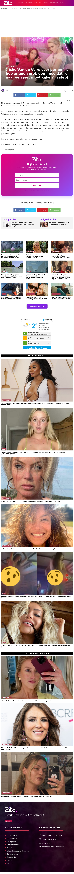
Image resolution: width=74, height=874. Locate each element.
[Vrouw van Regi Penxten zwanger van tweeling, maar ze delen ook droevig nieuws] (37, 289)
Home (3, 8)
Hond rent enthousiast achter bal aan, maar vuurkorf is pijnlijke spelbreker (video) (11, 256)
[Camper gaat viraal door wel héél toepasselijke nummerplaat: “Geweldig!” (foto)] (37, 267)
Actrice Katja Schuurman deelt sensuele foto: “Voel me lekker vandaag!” (28, 549)
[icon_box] (50, 835)
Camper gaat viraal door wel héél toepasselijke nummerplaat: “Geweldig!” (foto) (35, 276)
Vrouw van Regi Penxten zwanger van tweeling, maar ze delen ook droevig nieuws (36, 299)
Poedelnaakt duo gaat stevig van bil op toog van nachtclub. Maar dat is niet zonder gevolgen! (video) (36, 597)
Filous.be (10, 863)
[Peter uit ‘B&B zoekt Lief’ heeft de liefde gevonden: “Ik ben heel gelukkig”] (62, 289)
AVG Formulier (12, 838)
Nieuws (8, 8)
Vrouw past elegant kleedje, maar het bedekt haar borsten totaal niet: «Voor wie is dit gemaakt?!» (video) (33, 453)
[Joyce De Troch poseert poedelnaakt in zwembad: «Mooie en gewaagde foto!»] (37, 478)
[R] (3, 90)
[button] (71, 3)
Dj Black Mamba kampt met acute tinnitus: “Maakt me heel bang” (22, 224)
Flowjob (24, 202)
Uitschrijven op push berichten (18, 851)
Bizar (29, 271)
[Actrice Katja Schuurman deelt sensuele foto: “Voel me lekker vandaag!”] (37, 525)
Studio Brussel (48, 202)
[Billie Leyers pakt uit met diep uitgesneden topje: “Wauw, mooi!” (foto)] (37, 773)
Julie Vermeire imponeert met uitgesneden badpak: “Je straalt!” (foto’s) (36, 256)
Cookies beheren (13, 845)
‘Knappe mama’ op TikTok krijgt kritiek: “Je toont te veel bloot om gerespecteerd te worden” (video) (36, 646)
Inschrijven (37, 185)
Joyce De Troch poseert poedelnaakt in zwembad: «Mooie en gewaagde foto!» (30, 501)
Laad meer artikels (36, 306)
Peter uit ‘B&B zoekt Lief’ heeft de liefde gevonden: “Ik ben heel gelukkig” (61, 299)
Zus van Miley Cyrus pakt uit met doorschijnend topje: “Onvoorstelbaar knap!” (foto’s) (61, 256)
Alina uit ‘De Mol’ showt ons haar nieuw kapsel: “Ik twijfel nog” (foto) (26, 701)
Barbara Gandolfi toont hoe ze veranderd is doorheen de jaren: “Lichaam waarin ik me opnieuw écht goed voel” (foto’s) (61, 277)
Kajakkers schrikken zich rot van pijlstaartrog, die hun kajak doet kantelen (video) (11, 276)
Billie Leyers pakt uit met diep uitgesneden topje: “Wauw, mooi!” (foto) (27, 796)
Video (4, 251)
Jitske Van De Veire (35, 202)
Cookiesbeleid (12, 835)
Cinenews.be (11, 857)
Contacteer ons (12, 854)
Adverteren (11, 848)
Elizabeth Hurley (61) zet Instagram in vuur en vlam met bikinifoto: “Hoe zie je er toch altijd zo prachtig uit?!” (35, 748)
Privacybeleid (11, 842)
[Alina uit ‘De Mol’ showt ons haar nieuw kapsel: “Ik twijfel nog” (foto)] (37, 677)
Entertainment (16, 8)
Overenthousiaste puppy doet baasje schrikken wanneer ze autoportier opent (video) (11, 299)
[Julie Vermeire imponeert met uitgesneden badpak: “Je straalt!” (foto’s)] (37, 247)
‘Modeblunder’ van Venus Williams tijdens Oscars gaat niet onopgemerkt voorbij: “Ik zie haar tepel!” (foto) (35, 404)
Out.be (9, 860)
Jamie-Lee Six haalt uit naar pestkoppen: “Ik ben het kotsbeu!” (59, 224)
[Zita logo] (8, 2)
